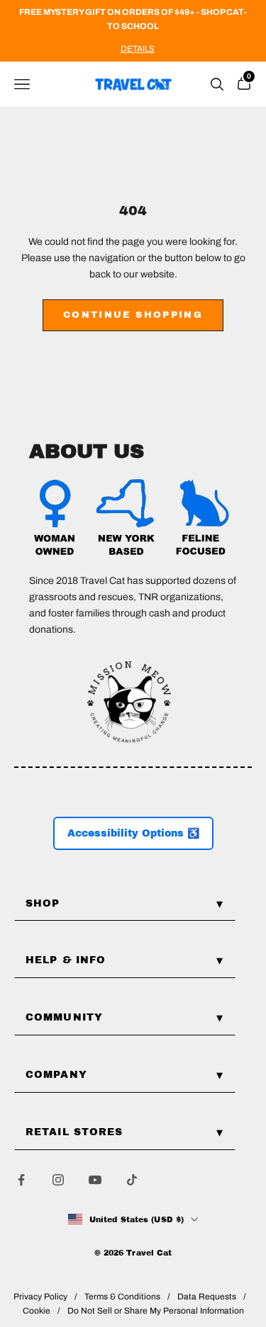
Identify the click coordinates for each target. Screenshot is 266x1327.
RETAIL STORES (74, 1132)
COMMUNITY (64, 1017)
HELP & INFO (66, 960)
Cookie (36, 1311)
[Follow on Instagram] (58, 1180)
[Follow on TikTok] (132, 1180)
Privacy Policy (40, 1297)
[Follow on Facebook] (21, 1180)
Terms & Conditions (122, 1297)
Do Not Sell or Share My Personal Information (155, 1311)
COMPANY (56, 1074)
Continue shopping (133, 315)
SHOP (43, 903)
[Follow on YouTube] (95, 1180)
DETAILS (138, 49)
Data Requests (206, 1297)
